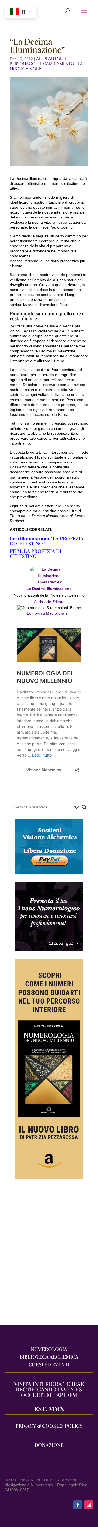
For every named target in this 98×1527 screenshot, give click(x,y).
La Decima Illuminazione (49, 588)
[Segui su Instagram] (88, 1504)
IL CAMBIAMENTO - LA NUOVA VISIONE (46, 66)
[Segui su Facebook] (78, 1504)
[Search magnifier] (84, 807)
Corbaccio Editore (49, 602)
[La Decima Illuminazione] (49, 576)
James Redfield (49, 582)
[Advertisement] (49, 1254)
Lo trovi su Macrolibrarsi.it (49, 613)
